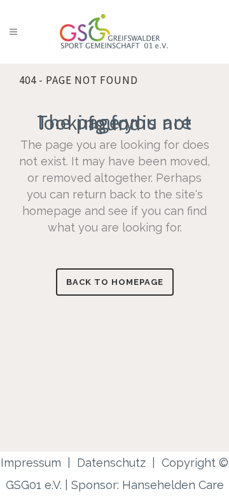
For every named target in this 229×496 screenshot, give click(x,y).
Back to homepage (114, 282)
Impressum (31, 462)
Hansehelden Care (173, 485)
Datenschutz (111, 462)
